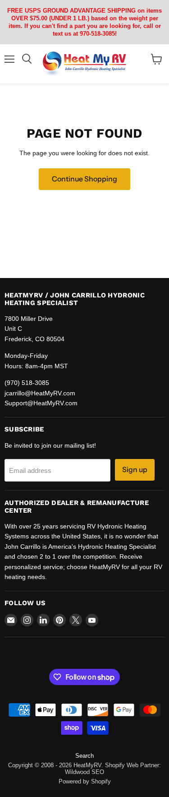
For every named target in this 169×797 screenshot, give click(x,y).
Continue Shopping (84, 179)
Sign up (134, 469)
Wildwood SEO (84, 772)
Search (84, 755)
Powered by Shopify (85, 781)
